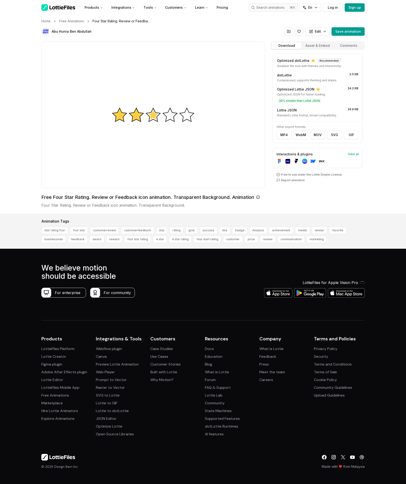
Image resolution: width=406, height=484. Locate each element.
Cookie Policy (325, 379)
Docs (209, 348)
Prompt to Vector (111, 379)
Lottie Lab (214, 395)
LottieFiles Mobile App (60, 387)
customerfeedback (137, 230)
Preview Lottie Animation (117, 364)
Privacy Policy (325, 348)
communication (291, 239)
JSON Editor (106, 418)
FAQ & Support (218, 387)
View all (353, 154)
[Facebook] (324, 457)
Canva (101, 356)
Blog (208, 364)
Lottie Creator (53, 356)
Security (321, 356)
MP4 (284, 135)
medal (302, 230)
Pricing (222, 7)
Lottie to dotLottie (112, 410)
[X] (343, 457)
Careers (266, 379)
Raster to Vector (110, 387)
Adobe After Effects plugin (64, 372)
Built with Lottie (163, 372)
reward (114, 239)
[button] (45, 31)
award (97, 239)
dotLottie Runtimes (221, 426)
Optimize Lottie (109, 426)
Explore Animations (57, 418)
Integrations (121, 7)
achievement (281, 230)
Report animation (293, 180)
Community (215, 403)
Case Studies (161, 348)
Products (92, 7)
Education (214, 356)
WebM (301, 135)
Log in (333, 7)
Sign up (354, 7)
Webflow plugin (109, 348)
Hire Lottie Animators (59, 410)
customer (233, 239)
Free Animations (55, 395)
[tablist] (318, 45)
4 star (160, 239)
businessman (53, 239)
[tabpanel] (318, 133)
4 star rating (180, 239)
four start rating (207, 239)
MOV (318, 135)
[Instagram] (333, 457)
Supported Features (222, 418)
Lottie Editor (52, 379)
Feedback (267, 356)
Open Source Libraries (115, 434)
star (161, 230)
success (208, 230)
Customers (174, 7)
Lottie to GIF (106, 403)
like (224, 230)
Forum (210, 379)
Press (264, 364)
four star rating (137, 239)
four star (79, 230)
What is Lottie (217, 372)
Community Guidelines (333, 387)
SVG (334, 135)
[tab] (287, 45)
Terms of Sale (325, 372)
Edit (318, 31)
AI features (214, 434)
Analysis (258, 230)
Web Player (105, 372)
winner (319, 230)
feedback (78, 239)
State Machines (218, 410)
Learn (199, 7)
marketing (317, 239)
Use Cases (159, 356)
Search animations (270, 7)
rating (176, 230)
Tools (148, 7)
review (268, 239)
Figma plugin (51, 364)
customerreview (104, 230)
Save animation (348, 31)
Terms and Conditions (333, 364)
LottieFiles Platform (57, 348)
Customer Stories (165, 364)
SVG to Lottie (108, 395)
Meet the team (272, 372)
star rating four (54, 230)
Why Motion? (161, 379)
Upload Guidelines (329, 395)
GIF (351, 135)
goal (191, 230)
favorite (337, 230)
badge (239, 230)
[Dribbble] (362, 457)
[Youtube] (352, 457)
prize (251, 239)
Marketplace (52, 403)
